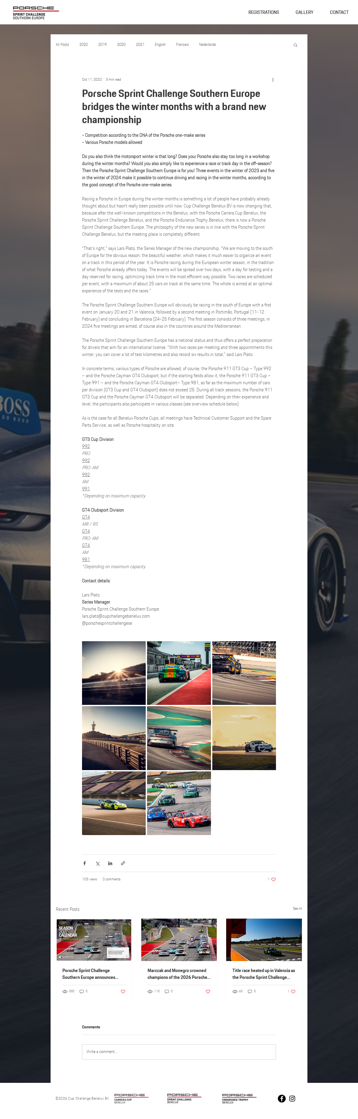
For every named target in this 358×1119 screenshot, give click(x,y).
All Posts (62, 45)
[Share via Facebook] (84, 863)
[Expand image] (114, 673)
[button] (295, 45)
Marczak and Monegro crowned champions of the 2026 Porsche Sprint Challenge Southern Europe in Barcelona (177, 974)
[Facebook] (282, 1098)
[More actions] (273, 79)
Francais (182, 45)
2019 (102, 45)
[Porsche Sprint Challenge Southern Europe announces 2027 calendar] (94, 940)
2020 (121, 45)
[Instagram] (292, 1098)
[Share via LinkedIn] (110, 863)
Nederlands (207, 45)
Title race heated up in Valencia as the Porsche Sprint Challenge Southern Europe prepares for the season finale (263, 974)
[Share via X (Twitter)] (97, 863)
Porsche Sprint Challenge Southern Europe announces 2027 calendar (88, 974)
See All (297, 908)
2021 (140, 45)
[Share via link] (123, 863)
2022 (83, 45)
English (160, 45)
